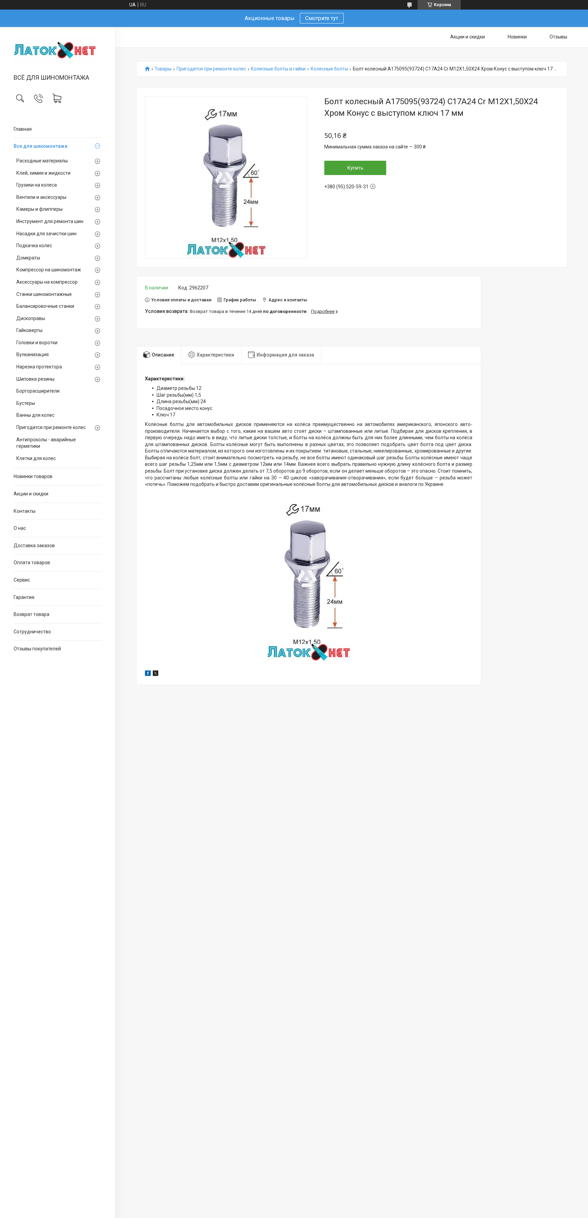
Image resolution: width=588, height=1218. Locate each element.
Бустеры (25, 403)
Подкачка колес (34, 245)
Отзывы (558, 36)
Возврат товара (31, 614)
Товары (163, 69)
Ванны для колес (35, 415)
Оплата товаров (32, 562)
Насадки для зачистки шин (46, 233)
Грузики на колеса (36, 185)
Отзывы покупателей (37, 648)
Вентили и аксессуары (41, 197)
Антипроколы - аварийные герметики (46, 443)
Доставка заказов (34, 545)
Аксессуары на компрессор (47, 282)
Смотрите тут (321, 18)
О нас (20, 528)
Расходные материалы (42, 160)
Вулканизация (32, 354)
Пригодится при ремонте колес (51, 427)
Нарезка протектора (39, 366)
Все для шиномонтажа (40, 146)
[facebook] (148, 674)
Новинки (517, 36)
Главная (23, 129)
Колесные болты (329, 69)
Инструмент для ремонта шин (49, 221)
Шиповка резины (35, 379)
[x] (155, 674)
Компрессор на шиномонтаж (48, 269)
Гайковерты (29, 330)
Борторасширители (38, 391)
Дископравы (30, 318)
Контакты (24, 511)
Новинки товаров (33, 476)
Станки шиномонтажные (44, 294)
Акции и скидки (31, 493)
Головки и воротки (37, 342)
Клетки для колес (36, 458)
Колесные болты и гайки (278, 69)
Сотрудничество (32, 631)
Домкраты (28, 257)
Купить (355, 168)
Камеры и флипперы (39, 209)
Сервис (22, 580)
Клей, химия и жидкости (43, 173)
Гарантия (24, 597)
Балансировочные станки (45, 306)
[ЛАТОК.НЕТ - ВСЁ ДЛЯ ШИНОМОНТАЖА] (58, 51)
